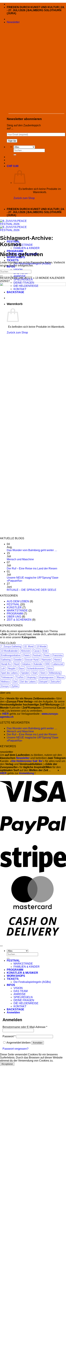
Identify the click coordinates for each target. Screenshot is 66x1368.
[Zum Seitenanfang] (1, 945)
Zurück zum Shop (24, 198)
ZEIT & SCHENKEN (19, 619)
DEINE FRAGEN (24, 1000)
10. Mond (28, 646)
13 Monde (41, 646)
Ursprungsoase (46, 677)
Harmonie (46, 659)
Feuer (46, 655)
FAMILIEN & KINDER (27, 248)
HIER (3, 773)
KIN (47, 664)
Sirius (50, 668)
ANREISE (20, 276)
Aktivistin (25, 651)
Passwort (9, 1036)
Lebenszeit (57, 664)
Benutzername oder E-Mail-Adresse (25, 1027)
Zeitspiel (43, 681)
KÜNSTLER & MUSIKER (22, 972)
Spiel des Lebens (9, 673)
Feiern (27, 655)
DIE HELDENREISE (26, 1003)
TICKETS (13, 260)
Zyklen (15, 686)
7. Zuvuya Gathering (11, 646)
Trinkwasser (7, 677)
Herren (57, 659)
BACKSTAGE (15, 1009)
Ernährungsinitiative (10, 655)
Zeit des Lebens (28, 681)
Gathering (5, 659)
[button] (13, 22)
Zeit (15, 681)
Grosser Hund (31, 659)
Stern (43, 673)
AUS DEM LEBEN (18, 601)
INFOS (11, 985)
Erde (45, 651)
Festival (37, 655)
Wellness (5, 681)
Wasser (60, 677)
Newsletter (23, 758)
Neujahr (11, 668)
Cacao (36, 651)
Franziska (57, 655)
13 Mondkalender (9, 651)
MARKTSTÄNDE (17, 610)
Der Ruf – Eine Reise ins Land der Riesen (32, 568)
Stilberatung (54, 673)
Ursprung (31, 677)
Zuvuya (4, 686)
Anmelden (37, 1043)
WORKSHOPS (16, 975)
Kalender (38, 664)
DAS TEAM (21, 991)
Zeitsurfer (55, 681)
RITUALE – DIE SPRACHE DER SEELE (31, 589)
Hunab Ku (6, 664)
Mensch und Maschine (20, 559)
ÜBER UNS (14, 616)
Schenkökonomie (35, 668)
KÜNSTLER (14, 607)
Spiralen (25, 673)
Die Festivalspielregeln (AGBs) (32, 981)
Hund (16, 664)
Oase (21, 668)
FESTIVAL (13, 604)
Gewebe (18, 659)
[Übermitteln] (15, 154)
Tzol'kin (20, 677)
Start (34, 673)
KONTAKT (20, 1006)
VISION (18, 269)
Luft (3, 668)
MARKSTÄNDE (23, 244)
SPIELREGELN (23, 997)
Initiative (26, 664)
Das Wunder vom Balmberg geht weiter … (32, 550)
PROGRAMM (15, 613)
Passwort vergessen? (15, 1048)
